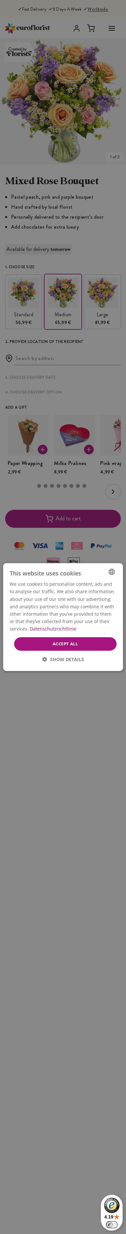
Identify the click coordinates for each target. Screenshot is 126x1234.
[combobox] (111, 572)
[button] (63, 659)
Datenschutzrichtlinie (53, 629)
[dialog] (63, 617)
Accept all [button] (65, 644)
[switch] (112, 1224)
